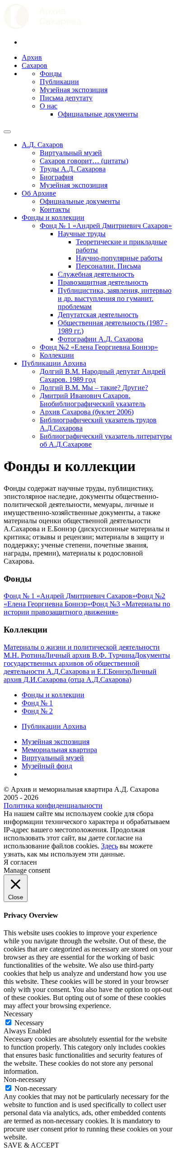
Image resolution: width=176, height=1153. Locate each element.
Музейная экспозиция (73, 90)
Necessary (29, 1023)
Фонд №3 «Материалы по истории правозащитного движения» (87, 608)
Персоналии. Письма (108, 266)
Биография (56, 177)
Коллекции (57, 355)
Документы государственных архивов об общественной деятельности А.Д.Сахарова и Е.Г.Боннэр (87, 663)
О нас (48, 106)
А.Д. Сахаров (42, 144)
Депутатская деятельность (98, 315)
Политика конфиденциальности (53, 805)
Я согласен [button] (20, 862)
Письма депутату (66, 98)
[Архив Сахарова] (42, 27)
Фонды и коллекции (53, 217)
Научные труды (82, 234)
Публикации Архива (54, 363)
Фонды (51, 73)
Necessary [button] (18, 1014)
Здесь (109, 846)
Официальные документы (98, 114)
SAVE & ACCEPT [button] (31, 1145)
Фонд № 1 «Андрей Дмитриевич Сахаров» (106, 225)
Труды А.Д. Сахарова (73, 169)
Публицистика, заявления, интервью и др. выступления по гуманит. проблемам (114, 298)
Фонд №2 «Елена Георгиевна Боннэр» (99, 347)
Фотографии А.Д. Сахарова (100, 339)
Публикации (59, 81)
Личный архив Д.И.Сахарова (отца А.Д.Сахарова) (80, 675)
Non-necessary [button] (25, 1079)
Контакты (55, 209)
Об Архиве (39, 193)
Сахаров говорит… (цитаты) (84, 161)
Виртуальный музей (71, 153)
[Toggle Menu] (7, 131)
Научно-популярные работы (119, 258)
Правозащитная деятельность (103, 282)
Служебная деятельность (96, 274)
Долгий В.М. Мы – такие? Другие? (94, 387)
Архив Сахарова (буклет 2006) (87, 412)
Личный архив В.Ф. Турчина (89, 655)
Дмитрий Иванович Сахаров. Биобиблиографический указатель (92, 400)
